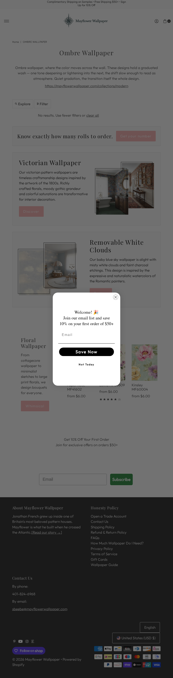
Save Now (86, 351)
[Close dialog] (115, 297)
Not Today (86, 364)
